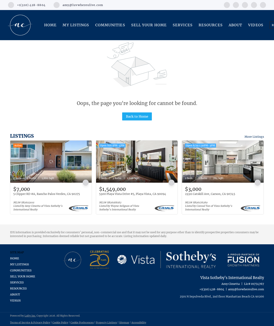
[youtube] (254, 5)
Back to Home (137, 116)
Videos (255, 25)
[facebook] (227, 5)
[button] (24, 258)
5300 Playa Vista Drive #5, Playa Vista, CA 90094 (132, 194)
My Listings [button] (76, 25)
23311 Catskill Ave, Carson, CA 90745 (210, 194)
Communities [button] (110, 25)
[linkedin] (236, 5)
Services (183, 25)
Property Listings (106, 322)
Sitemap (124, 322)
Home (50, 25)
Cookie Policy (60, 322)
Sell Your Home (149, 25)
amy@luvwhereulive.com (246, 289)
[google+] (263, 5)
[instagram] (245, 5)
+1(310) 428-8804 (211, 289)
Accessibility (138, 322)
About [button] (235, 25)
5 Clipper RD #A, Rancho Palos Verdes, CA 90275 (46, 194)
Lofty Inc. (30, 315)
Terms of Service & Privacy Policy (30, 322)
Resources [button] (211, 25)
